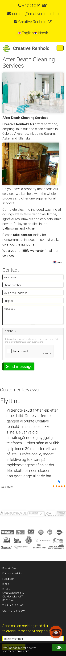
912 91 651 (18, 605)
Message (9, 308)
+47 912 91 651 (34, 5)
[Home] (6, 48)
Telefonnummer (13, 638)
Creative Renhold (31, 48)
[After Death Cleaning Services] (33, 92)
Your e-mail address (15, 293)
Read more (6, 486)
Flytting (10, 401)
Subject (8, 300)
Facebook (8, 578)
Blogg (5, 583)
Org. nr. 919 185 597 (13, 610)
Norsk (42, 33)
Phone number (12, 285)
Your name (10, 277)
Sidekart (7, 589)
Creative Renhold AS (34, 22)
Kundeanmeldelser (12, 573)
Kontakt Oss (9, 568)
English (27, 33)
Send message (19, 366)
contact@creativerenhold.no (35, 14)
